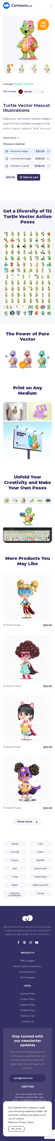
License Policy (27, 993)
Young (40, 893)
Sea (15, 868)
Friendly (14, 852)
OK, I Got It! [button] (16, 1129)
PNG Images (27, 960)
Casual (14, 843)
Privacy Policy (27, 999)
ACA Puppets (27, 977)
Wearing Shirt (40, 885)
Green (40, 852)
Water (14, 885)
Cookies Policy (27, 1010)
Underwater (40, 876)
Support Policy (27, 1004)
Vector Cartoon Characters (27, 966)
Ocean (14, 860)
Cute (40, 843)
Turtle (14, 876)
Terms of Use (27, 1016)
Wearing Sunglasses (14, 894)
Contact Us (27, 1021)
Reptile (40, 860)
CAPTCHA (27, 1086)
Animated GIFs (28, 971)
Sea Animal (40, 868)
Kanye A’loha (24, 84)
